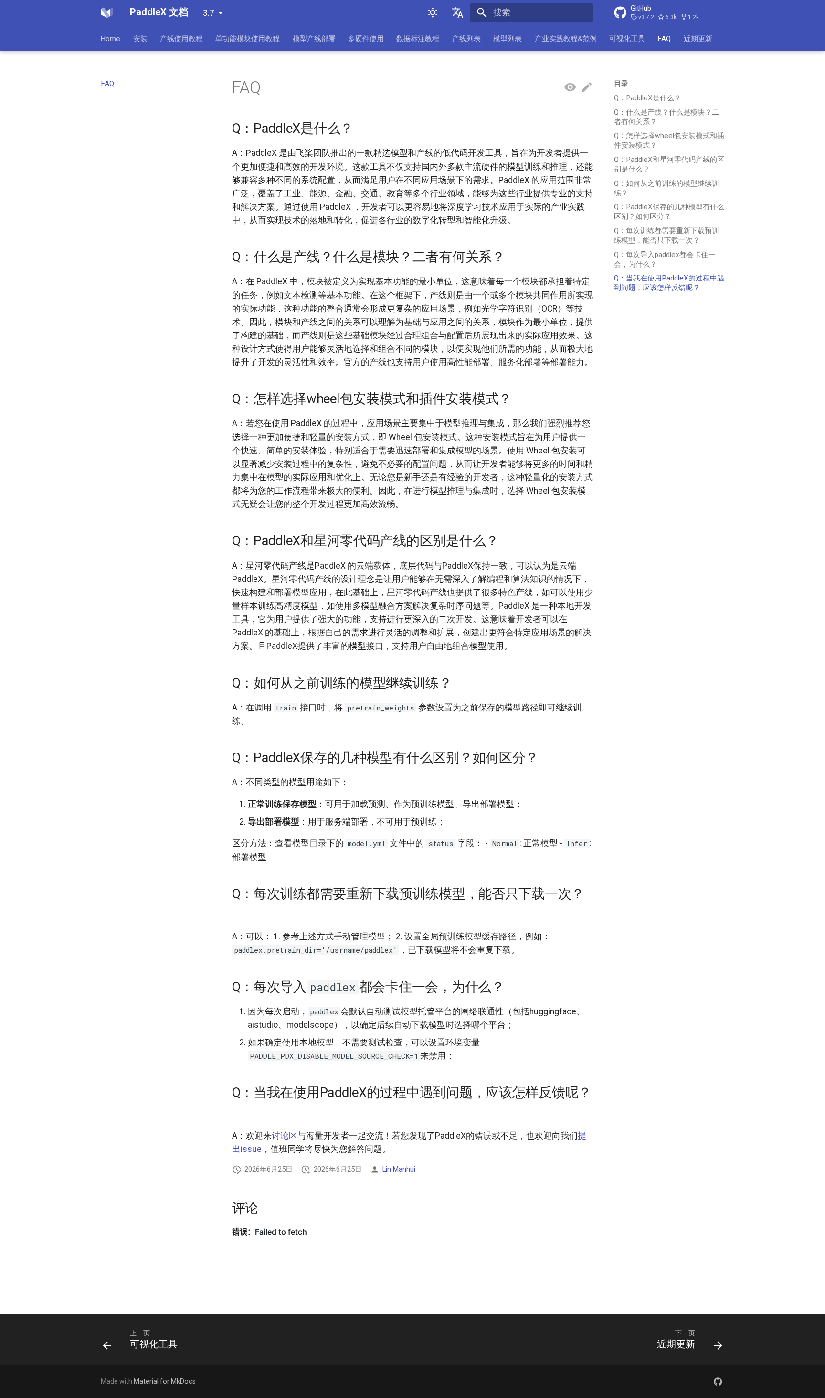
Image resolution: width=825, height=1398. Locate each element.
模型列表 (508, 38)
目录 (621, 83)
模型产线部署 (314, 38)
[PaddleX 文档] (106, 12)
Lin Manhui (398, 1169)
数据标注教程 (418, 38)
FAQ (664, 38)
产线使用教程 (181, 38)
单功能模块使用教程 (248, 38)
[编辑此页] (587, 87)
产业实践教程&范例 (566, 38)
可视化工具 (627, 38)
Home (111, 38)
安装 (140, 38)
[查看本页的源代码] (570, 87)
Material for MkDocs (165, 1381)
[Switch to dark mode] (432, 12)
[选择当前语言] (457, 12)
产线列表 (466, 38)
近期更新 (698, 38)
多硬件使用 (366, 38)
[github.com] (718, 1381)
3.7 (208, 13)
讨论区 (284, 1135)
